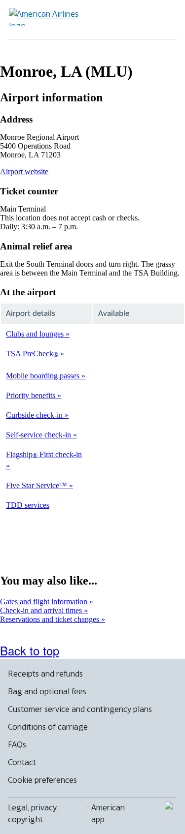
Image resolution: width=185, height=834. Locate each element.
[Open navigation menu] (163, 19)
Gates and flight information (44, 601)
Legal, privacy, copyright (33, 813)
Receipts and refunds (45, 674)
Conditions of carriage (48, 727)
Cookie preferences (42, 780)
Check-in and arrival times (42, 610)
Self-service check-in (39, 435)
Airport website (24, 171)
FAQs (17, 744)
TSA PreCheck (32, 353)
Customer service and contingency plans (80, 709)
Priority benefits (31, 395)
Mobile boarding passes (43, 375)
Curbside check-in (35, 415)
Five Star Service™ (37, 485)
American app (108, 813)
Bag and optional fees (47, 691)
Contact (22, 762)
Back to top (29, 650)
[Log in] (132, 19)
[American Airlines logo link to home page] (47, 17)
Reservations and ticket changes (50, 619)
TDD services (27, 505)
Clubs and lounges (36, 334)
